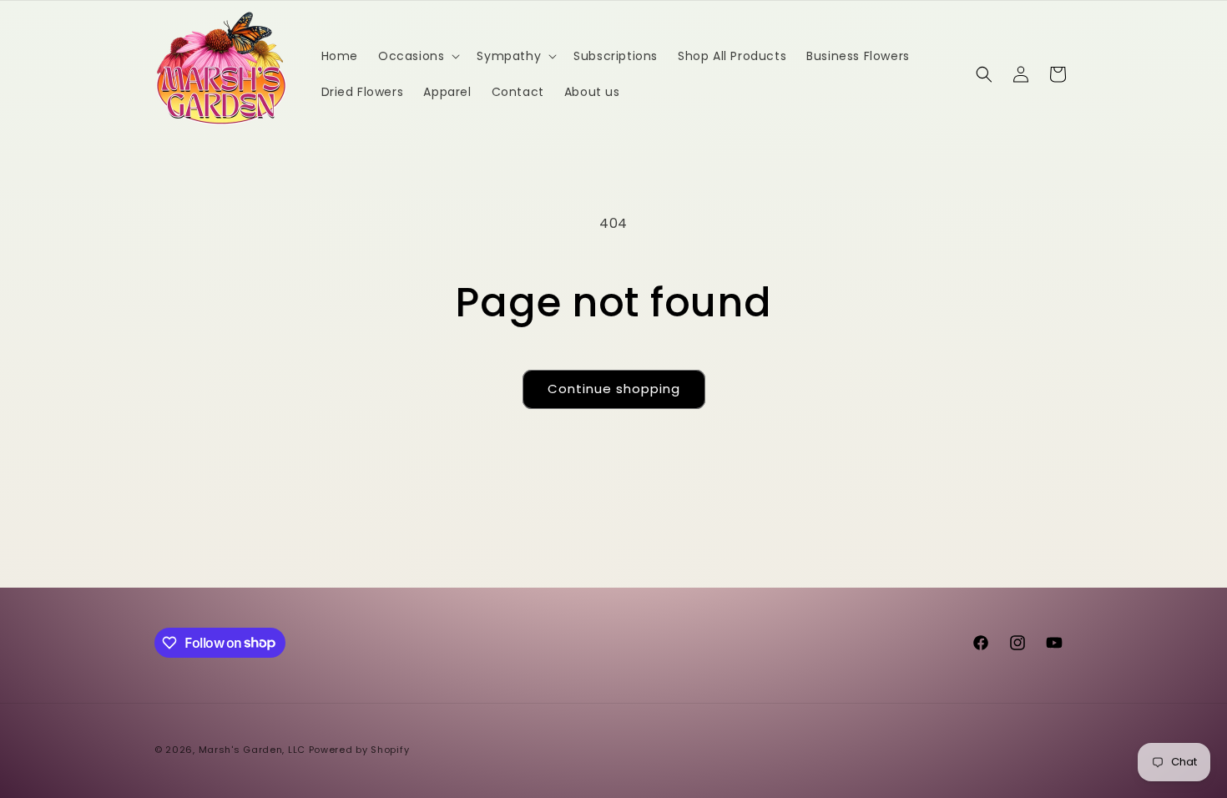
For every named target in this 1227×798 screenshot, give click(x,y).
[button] (417, 55)
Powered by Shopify (359, 749)
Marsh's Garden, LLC (252, 749)
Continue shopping (614, 388)
